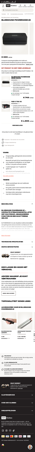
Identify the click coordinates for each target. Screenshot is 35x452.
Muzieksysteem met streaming (9, 17)
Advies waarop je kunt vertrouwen (14, 277)
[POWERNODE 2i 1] (14, 38)
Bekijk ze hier (29, 64)
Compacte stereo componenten (16, 13)
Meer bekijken (17, 125)
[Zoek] (4, 10)
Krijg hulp (21, 258)
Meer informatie (30, 1)
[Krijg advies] (30, 447)
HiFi (8, 13)
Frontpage (4, 13)
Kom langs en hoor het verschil (14, 268)
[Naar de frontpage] (11, 5)
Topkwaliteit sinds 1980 (16, 301)
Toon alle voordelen (8, 176)
